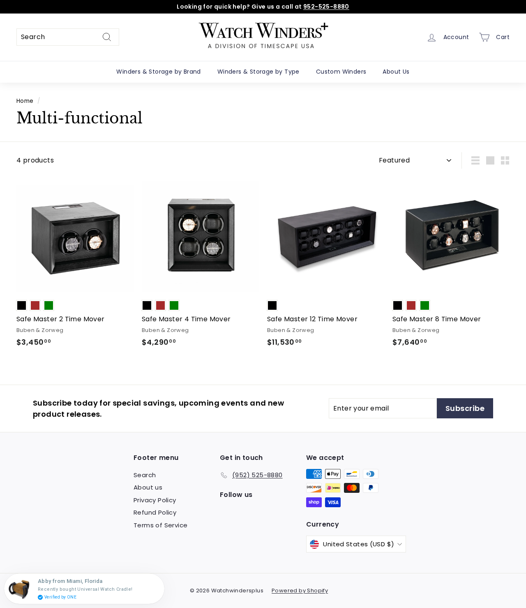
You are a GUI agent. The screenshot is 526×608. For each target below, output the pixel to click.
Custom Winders (341, 71)
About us (148, 487)
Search (145, 475)
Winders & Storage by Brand (158, 71)
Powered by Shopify (300, 590)
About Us (396, 71)
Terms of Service (160, 525)
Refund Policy (155, 512)
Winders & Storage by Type (258, 71)
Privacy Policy (155, 500)
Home (25, 101)
